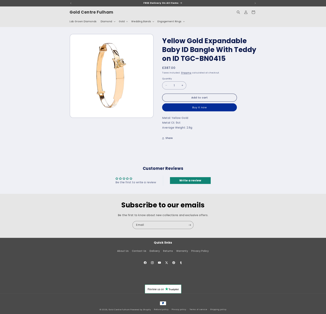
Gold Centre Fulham (119, 309)
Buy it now (199, 107)
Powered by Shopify (140, 309)
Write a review (190, 180)
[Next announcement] (255, 3)
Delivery (155, 251)
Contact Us (139, 251)
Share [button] (169, 138)
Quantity (167, 78)
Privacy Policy (200, 251)
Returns (168, 251)
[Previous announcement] (71, 3)
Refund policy (161, 309)
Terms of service (198, 309)
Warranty (182, 251)
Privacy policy (179, 309)
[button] (108, 21)
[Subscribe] (189, 225)
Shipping (186, 72)
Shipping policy (218, 309)
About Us (123, 251)
